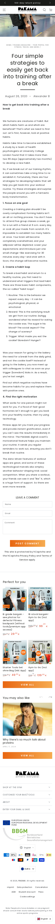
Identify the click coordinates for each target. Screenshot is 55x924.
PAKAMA (22, 880)
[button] (44, 9)
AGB (14, 892)
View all (27, 684)
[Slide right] (49, 3)
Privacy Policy (28, 555)
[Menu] (4, 9)
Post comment (27, 543)
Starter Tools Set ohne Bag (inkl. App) (14, 669)
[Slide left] (5, 3)
